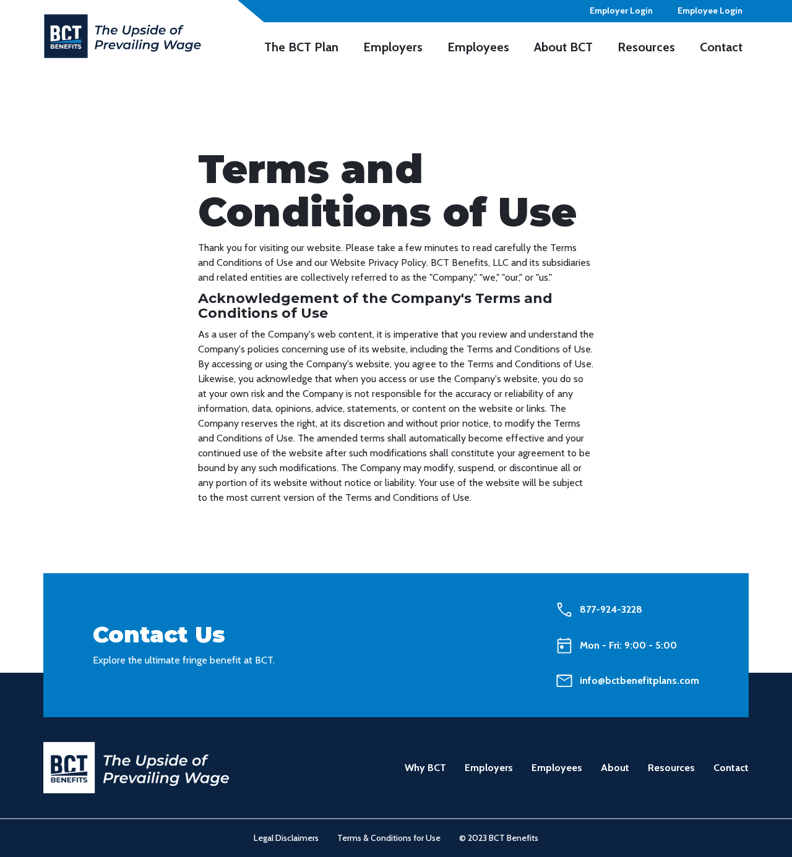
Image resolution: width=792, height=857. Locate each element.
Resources (671, 768)
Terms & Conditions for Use (389, 837)
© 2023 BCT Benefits (498, 837)
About (615, 768)
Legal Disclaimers (286, 837)
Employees (557, 768)
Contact (731, 768)
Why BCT (425, 768)
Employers (489, 768)
